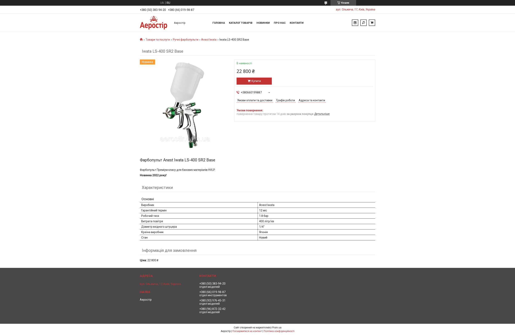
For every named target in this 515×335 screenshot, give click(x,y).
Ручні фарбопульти (185, 39)
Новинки (263, 22)
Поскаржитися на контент (247, 331)
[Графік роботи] (355, 22)
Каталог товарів (240, 22)
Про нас (280, 22)
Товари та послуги (157, 39)
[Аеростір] (155, 23)
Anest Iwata (208, 39)
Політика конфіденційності (279, 331)
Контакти (297, 22)
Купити (256, 81)
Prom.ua (276, 327)
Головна (218, 22)
